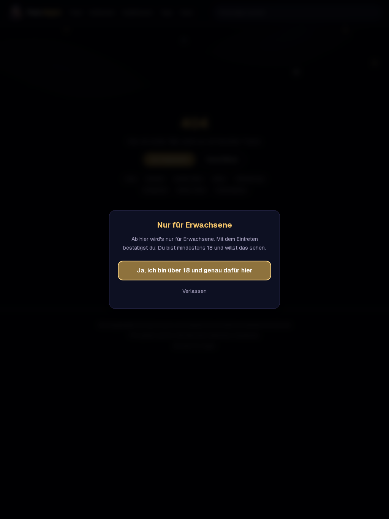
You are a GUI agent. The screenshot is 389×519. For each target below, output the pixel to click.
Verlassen (194, 291)
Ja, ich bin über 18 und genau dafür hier (195, 270)
